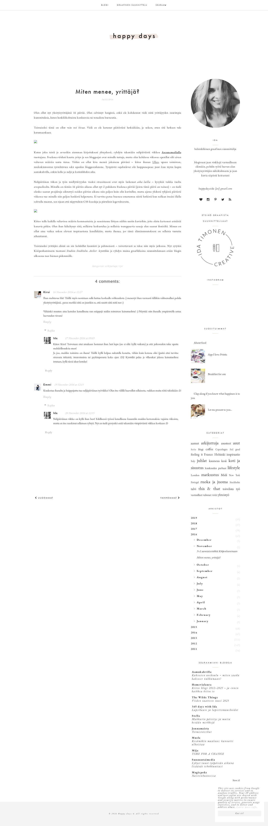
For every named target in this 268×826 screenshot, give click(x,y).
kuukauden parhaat (215, 468)
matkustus (210, 475)
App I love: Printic (217, 354)
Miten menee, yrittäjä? (209, 557)
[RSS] (230, 200)
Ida (55, 338)
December (204, 540)
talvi (193, 489)
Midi (224, 475)
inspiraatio (233, 454)
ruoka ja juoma (214, 482)
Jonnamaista (200, 728)
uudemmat (45, 497)
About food (200, 342)
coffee (209, 449)
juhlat (202, 461)
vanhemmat (169, 497)
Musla (196, 737)
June (200, 590)
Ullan (155, 162)
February (204, 615)
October (203, 564)
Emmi (47, 384)
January (203, 621)
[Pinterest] (215, 200)
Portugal (195, 482)
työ (121, 266)
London (195, 475)
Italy (193, 461)
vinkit (214, 495)
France (208, 454)
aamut (195, 443)
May (200, 596)
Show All (236, 781)
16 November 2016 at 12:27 (67, 292)
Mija (195, 750)
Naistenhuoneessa (204, 776)
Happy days (125, 814)
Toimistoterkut (202, 732)
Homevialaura (201, 684)
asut (236, 443)
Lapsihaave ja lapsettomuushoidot (215, 710)
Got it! (239, 813)
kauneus (214, 461)
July (200, 583)
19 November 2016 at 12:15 (69, 384)
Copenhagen (221, 449)
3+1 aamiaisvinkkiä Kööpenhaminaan (217, 551)
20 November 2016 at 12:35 (80, 413)
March (201, 608)
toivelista (228, 489)
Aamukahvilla (201, 672)
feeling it (197, 454)
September (205, 571)
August (202, 577)
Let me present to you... (220, 409)
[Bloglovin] (201, 200)
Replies (51, 330)
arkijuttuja (111, 266)
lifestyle (234, 468)
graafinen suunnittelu (132, 5)
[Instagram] (208, 200)
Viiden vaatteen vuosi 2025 (210, 701)
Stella (196, 716)
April (201, 602)
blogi (104, 5)
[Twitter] (223, 200)
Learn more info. (247, 807)
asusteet (226, 443)
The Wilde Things (205, 697)
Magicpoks (199, 772)
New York (234, 475)
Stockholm (235, 482)
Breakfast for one (217, 374)
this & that (209, 489)
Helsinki (219, 454)
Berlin (193, 450)
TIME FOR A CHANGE (208, 754)
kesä (224, 461)
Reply (47, 321)
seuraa (160, 5)
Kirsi (46, 292)
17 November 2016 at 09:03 (80, 338)
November (204, 546)
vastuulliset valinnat (201, 495)
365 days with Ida (204, 706)
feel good (235, 449)
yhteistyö (223, 495)
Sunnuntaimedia (203, 759)
